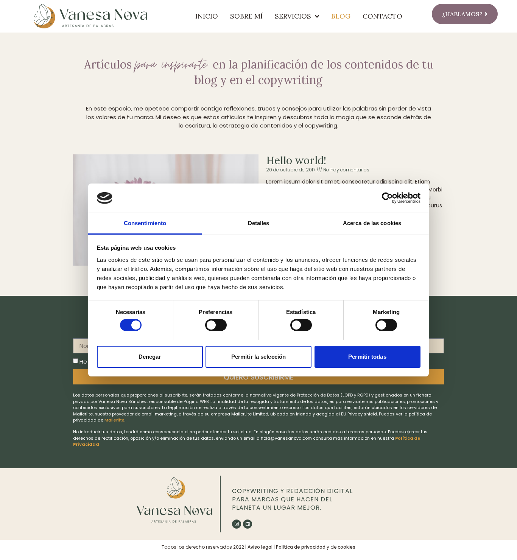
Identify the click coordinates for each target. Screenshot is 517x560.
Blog (340, 16)
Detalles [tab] (258, 223)
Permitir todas (367, 356)
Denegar (150, 356)
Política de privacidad (300, 547)
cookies (346, 547)
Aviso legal (260, 547)
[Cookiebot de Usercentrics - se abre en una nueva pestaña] (387, 198)
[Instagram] (236, 524)
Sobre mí (246, 16)
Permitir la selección (258, 356)
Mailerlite (114, 420)
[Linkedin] (247, 524)
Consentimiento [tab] (145, 223)
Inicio (206, 16)
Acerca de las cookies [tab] (372, 223)
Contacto (382, 16)
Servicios (293, 16)
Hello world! (296, 160)
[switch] (216, 325)
